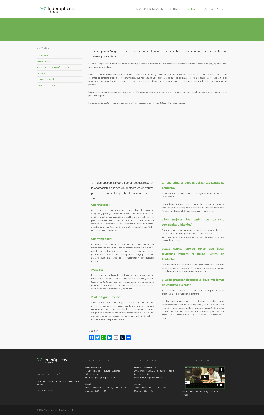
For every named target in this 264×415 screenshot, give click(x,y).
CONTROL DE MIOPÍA (46, 79)
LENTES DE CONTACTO (47, 85)
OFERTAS (174, 9)
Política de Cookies (45, 391)
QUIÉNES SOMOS (153, 9)
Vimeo (185, 395)
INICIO (137, 9)
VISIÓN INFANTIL (44, 55)
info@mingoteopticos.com (100, 378)
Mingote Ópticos (211, 392)
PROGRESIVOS (43, 73)
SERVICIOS (189, 9)
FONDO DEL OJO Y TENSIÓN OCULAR (53, 67)
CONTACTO (216, 9)
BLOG (204, 9)
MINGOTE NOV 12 (190, 392)
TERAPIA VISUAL (44, 61)
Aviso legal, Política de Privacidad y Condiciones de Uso (58, 383)
